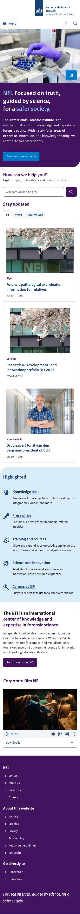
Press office (21, 515)
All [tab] (7, 215)
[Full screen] (73, 734)
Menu (12, 23)
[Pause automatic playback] (71, 75)
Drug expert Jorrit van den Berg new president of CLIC (28, 448)
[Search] (75, 23)
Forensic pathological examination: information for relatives (34, 287)
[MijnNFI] (66, 23)
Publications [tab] (35, 215)
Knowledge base (25, 491)
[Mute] (53, 734)
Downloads (13, 742)
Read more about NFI (20, 662)
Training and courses (29, 539)
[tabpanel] (40, 341)
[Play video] (7, 734)
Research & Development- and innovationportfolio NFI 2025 (31, 367)
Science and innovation (31, 562)
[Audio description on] (66, 734)
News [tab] (18, 215)
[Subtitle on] (60, 734)
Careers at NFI (23, 586)
